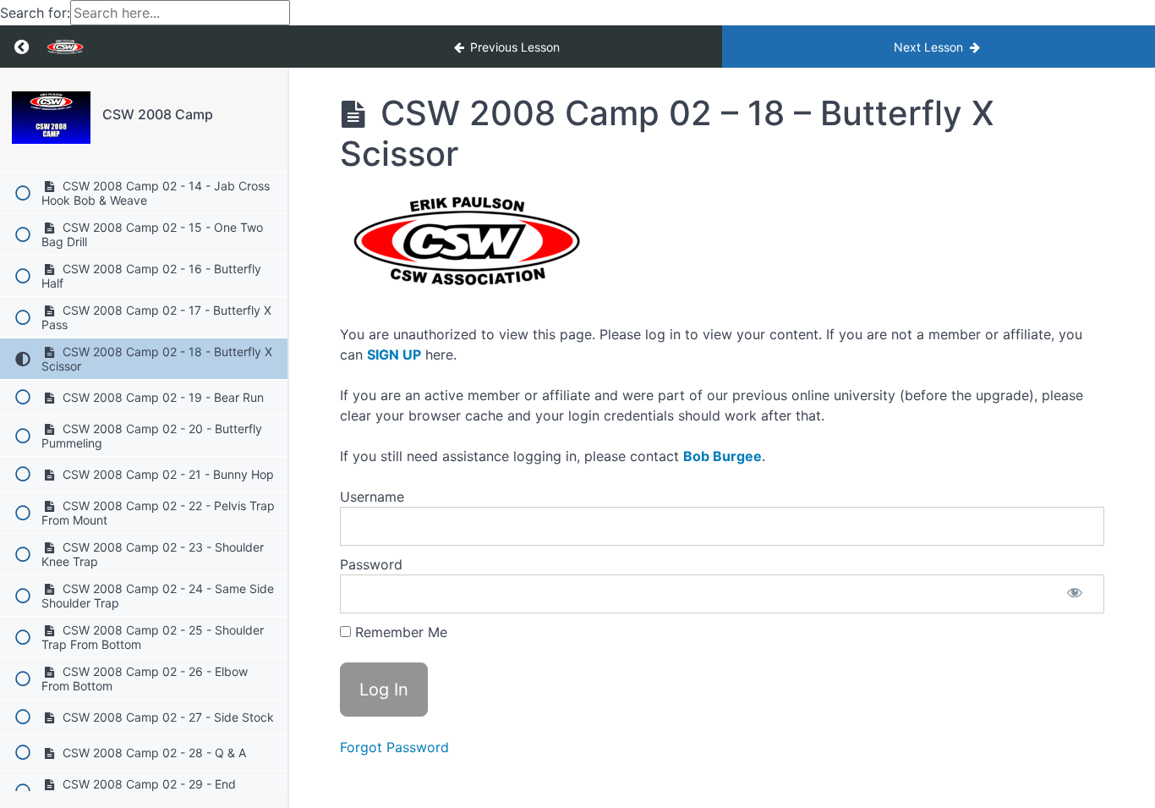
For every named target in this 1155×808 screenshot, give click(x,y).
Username (372, 496)
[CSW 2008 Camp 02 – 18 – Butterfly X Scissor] (51, 117)
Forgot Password (394, 747)
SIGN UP (394, 354)
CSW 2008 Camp (157, 114)
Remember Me (399, 632)
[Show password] (1074, 593)
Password (371, 564)
